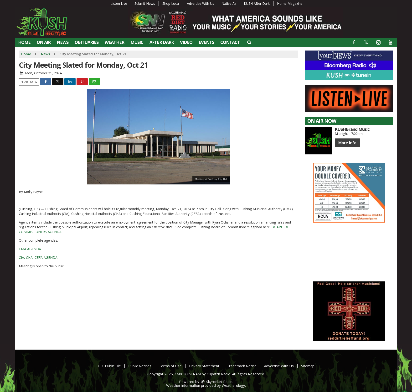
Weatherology (233, 385)
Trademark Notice (242, 365)
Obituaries (86, 42)
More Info (347, 142)
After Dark (161, 42)
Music (136, 42)
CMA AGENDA (30, 249)
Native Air (229, 3)
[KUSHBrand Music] (318, 140)
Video (186, 42)
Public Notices (139, 365)
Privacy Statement (204, 365)
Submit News (144, 3)
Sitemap (307, 365)
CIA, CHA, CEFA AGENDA (38, 257)
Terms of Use (170, 365)
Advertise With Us (200, 3)
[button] (249, 42)
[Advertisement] (349, 193)
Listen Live (119, 3)
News (62, 42)
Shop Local (171, 3)
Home (24, 42)
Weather (114, 42)
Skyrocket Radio (218, 381)
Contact (230, 42)
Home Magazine (290, 3)
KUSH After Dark (257, 3)
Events (206, 42)
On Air (44, 42)
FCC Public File (109, 365)
